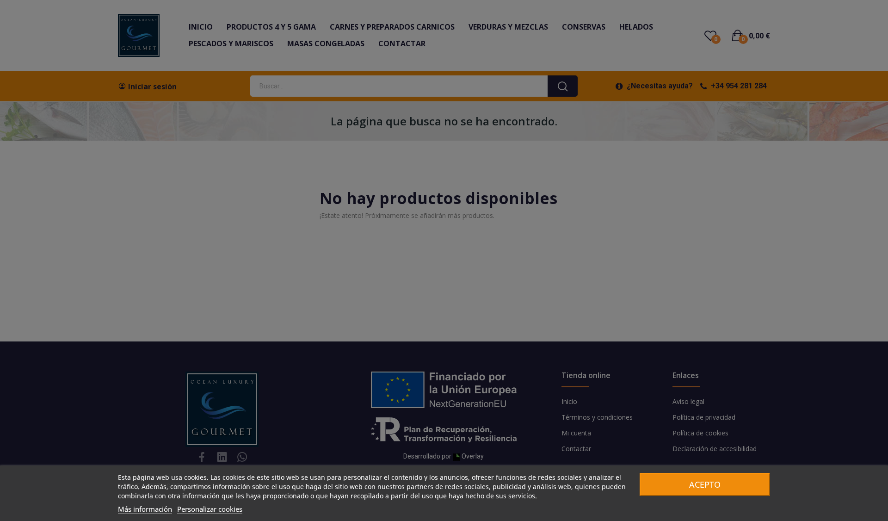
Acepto (705, 484)
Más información (145, 509)
